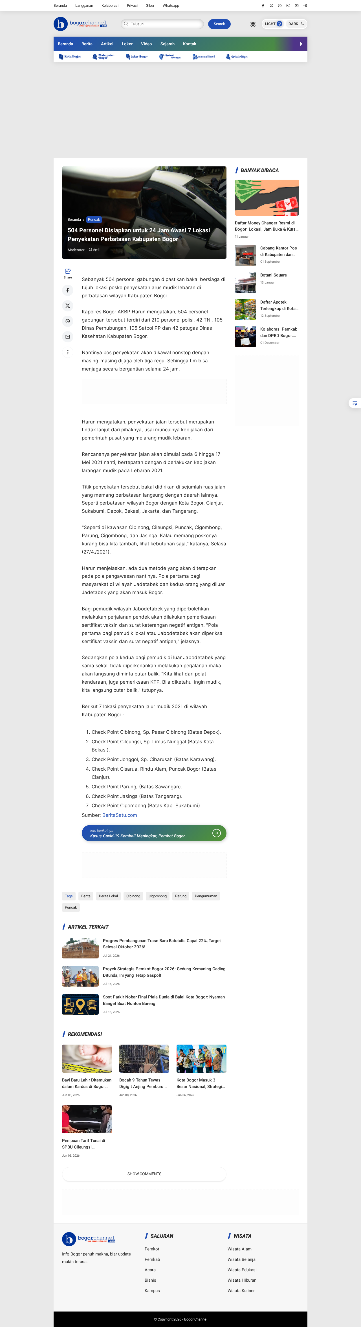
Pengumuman (206, 896)
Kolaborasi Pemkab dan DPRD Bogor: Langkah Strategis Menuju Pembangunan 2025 (279, 333)
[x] (271, 5)
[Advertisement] (180, 110)
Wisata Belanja (242, 1259)
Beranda (60, 5)
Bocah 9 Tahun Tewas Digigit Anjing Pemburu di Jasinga (143, 1084)
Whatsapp (171, 5)
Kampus (152, 1290)
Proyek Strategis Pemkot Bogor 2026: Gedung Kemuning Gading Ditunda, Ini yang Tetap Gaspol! (164, 972)
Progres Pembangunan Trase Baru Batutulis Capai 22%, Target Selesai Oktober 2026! (162, 944)
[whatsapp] (280, 5)
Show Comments (144, 1174)
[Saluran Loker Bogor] (139, 56)
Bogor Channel (195, 1319)
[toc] (355, 403)
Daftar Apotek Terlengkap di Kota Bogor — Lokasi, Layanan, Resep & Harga (278, 306)
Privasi (132, 5)
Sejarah (167, 43)
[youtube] (297, 5)
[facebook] (263, 5)
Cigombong (158, 896)
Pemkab (152, 1259)
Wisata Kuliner (241, 1290)
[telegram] (305, 5)
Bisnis (150, 1280)
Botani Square (273, 275)
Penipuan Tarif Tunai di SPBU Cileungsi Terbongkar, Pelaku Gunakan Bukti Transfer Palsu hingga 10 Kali (84, 1144)
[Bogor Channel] (80, 23)
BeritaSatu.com (119, 815)
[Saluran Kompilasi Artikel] (206, 56)
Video (146, 43)
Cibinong (133, 896)
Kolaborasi (110, 5)
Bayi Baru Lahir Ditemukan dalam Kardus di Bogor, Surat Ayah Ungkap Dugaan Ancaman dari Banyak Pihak (86, 1084)
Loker (127, 43)
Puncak (94, 219)
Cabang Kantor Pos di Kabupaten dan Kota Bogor (278, 252)
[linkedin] (226, 658)
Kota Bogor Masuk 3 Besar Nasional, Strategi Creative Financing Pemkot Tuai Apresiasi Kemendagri (199, 1084)
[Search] (253, 24)
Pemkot (152, 1249)
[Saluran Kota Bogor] (73, 56)
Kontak (189, 43)
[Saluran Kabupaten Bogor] (106, 56)
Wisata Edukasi (242, 1269)
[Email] (67, 336)
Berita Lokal (108, 896)
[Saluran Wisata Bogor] (240, 56)
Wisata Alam (240, 1249)
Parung (180, 896)
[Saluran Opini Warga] (173, 56)
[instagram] (288, 5)
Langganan (84, 5)
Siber (150, 5)
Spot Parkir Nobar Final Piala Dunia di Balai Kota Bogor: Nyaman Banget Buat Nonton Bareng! (164, 1000)
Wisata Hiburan (242, 1280)
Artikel (107, 43)
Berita (87, 43)
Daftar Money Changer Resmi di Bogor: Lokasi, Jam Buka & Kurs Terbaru (265, 226)
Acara (150, 1269)
